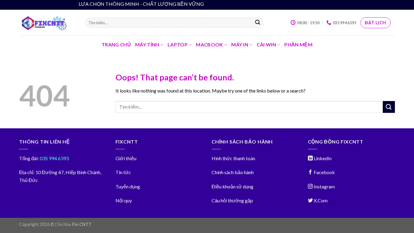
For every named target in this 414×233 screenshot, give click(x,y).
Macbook (209, 44)
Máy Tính (147, 44)
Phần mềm (298, 44)
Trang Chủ (116, 44)
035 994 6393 (54, 158)
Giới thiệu (125, 158)
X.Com (320, 200)
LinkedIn (322, 158)
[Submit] (257, 23)
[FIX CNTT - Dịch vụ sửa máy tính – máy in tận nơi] (47, 22)
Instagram (324, 186)
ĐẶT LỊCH (375, 22)
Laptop (178, 44)
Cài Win (266, 44)
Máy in (239, 44)
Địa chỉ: (27, 172)
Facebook (324, 172)
